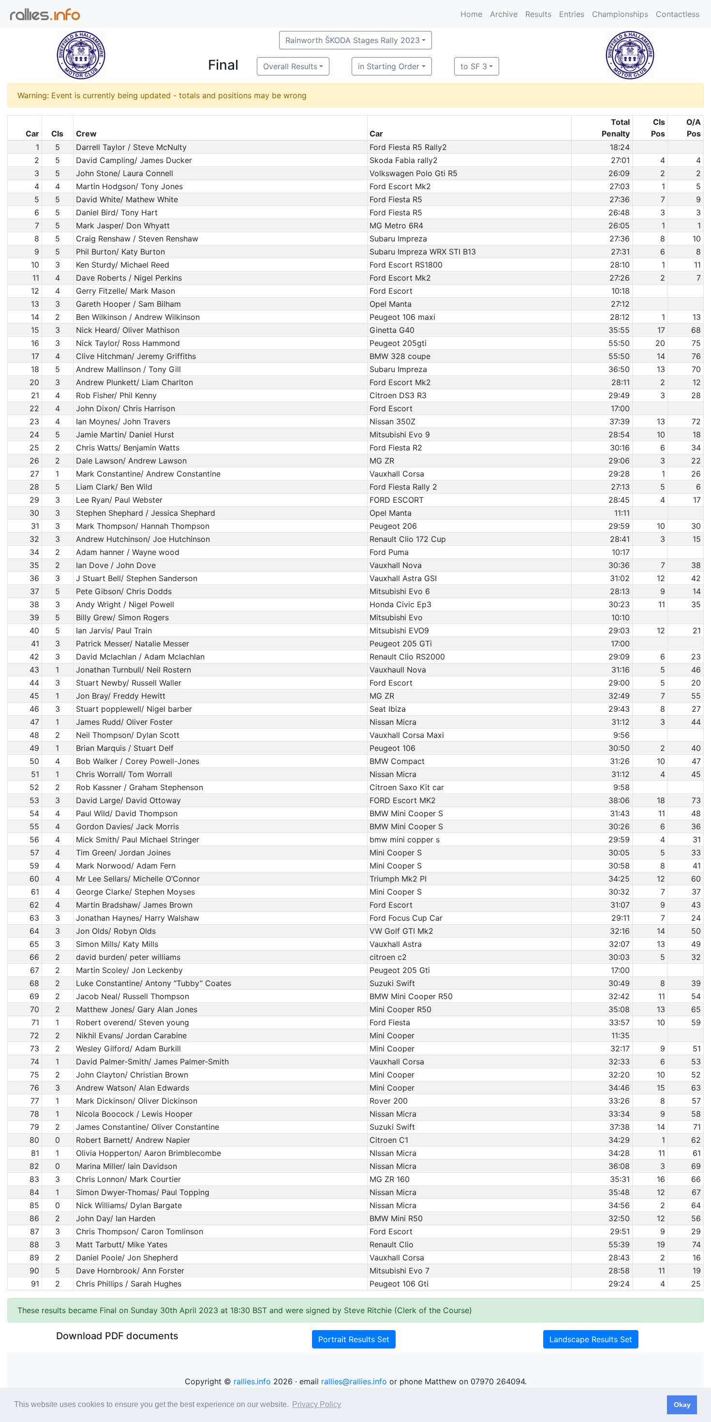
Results (538, 14)
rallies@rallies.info (354, 1381)
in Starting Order (388, 66)
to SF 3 (473, 66)
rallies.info (252, 1381)
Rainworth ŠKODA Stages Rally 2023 (352, 40)
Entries (571, 14)
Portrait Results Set (353, 1339)
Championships (620, 14)
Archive (504, 14)
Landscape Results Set (590, 1339)
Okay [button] (682, 1404)
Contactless (677, 14)
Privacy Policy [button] (316, 1404)
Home (471, 14)
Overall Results (290, 66)
